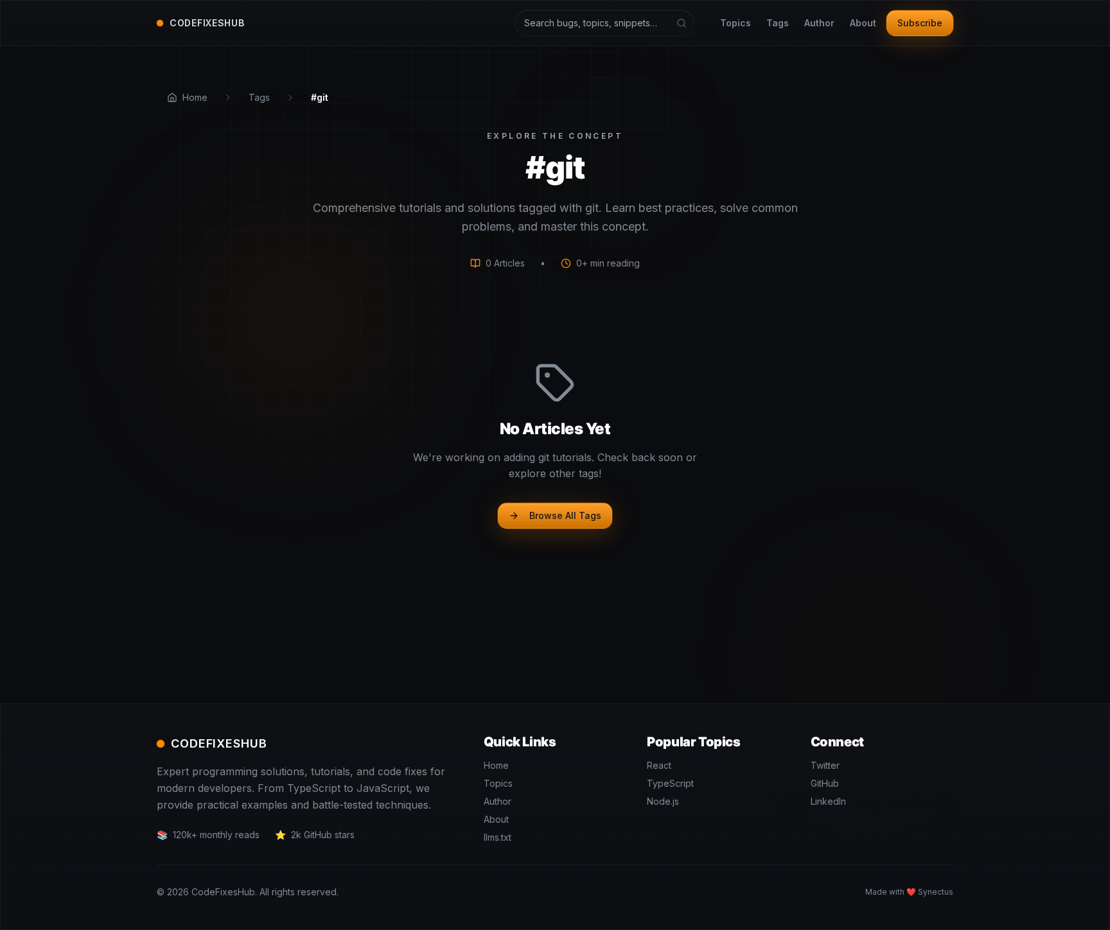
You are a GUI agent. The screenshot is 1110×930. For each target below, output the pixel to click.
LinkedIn (828, 801)
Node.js (663, 801)
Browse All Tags (565, 515)
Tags (777, 22)
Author (819, 22)
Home (496, 765)
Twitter (825, 765)
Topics (735, 22)
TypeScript (670, 783)
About (863, 22)
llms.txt (497, 837)
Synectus (935, 892)
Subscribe (919, 22)
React (659, 765)
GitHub (825, 783)
